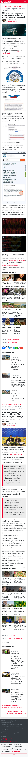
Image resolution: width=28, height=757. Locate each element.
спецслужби (21, 260)
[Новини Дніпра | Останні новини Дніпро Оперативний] (6, 1)
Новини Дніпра (6, 6)
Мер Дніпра (9, 638)
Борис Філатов (18, 638)
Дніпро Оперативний (15, 454)
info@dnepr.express (8, 740)
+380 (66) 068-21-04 (6, 738)
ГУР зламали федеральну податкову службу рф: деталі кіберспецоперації (15, 712)
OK (14, 755)
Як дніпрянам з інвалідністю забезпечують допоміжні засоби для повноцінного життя (12, 707)
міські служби (13, 260)
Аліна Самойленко (12, 21)
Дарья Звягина (11, 425)
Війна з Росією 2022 (18, 6)
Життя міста (17, 404)
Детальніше (15, 751)
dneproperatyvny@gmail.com (9, 741)
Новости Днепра (7, 404)
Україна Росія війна (11, 342)
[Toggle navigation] (25, 1)
